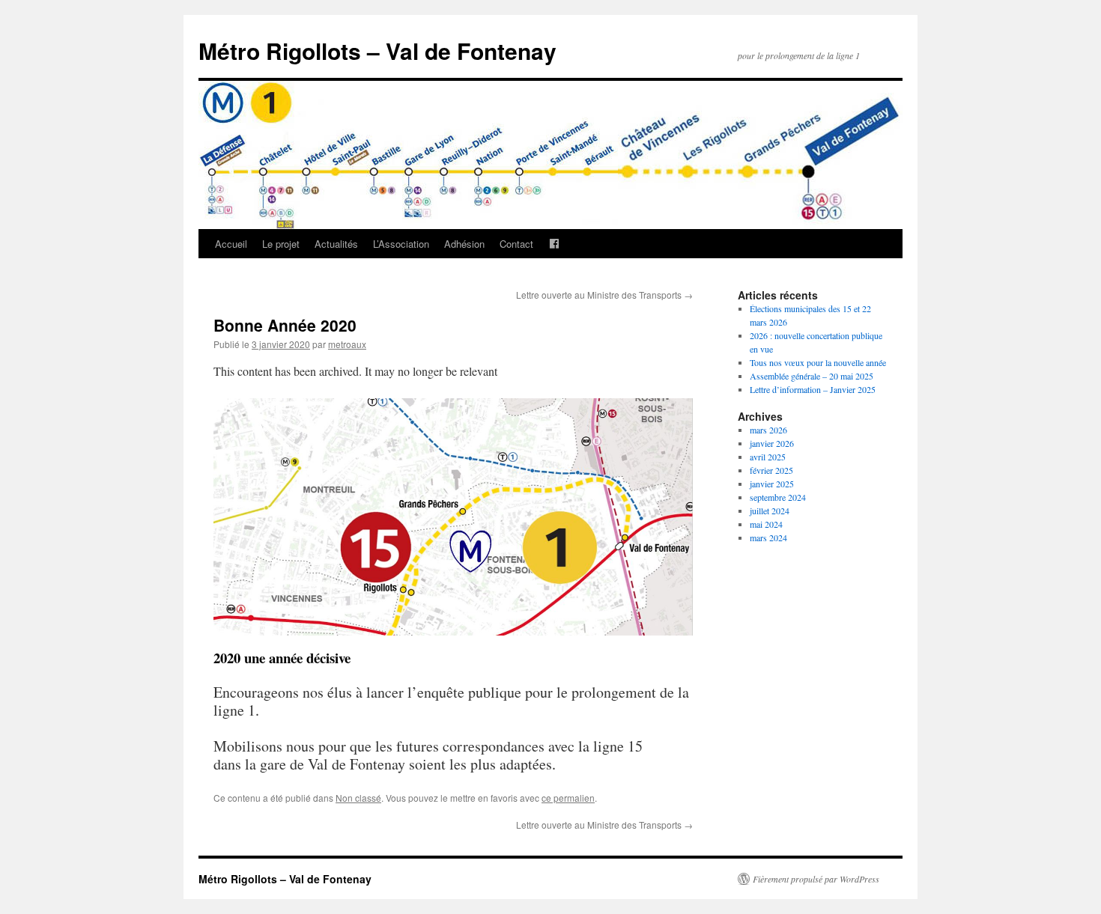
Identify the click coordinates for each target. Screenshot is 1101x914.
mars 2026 (768, 430)
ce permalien (568, 797)
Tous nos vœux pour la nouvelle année (818, 362)
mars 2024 (768, 537)
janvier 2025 (772, 484)
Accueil (231, 244)
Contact (516, 244)
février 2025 (771, 470)
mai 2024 (766, 524)
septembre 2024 (778, 497)
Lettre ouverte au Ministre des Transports (604, 294)
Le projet (281, 244)
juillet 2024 (769, 511)
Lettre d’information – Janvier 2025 (813, 389)
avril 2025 (768, 457)
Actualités (336, 244)
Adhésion (464, 244)
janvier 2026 (772, 443)
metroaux (347, 344)
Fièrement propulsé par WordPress (816, 879)
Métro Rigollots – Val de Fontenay (377, 50)
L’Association (401, 244)
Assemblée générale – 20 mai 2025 (811, 376)
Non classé (358, 797)
